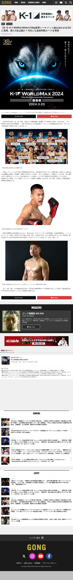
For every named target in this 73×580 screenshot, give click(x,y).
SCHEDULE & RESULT (34, 2)
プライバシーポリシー (49, 563)
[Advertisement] (36, 394)
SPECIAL (23, 2)
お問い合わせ (28, 563)
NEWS (16, 2)
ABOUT (19, 563)
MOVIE (44, 2)
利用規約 (37, 563)
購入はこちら (31, 327)
